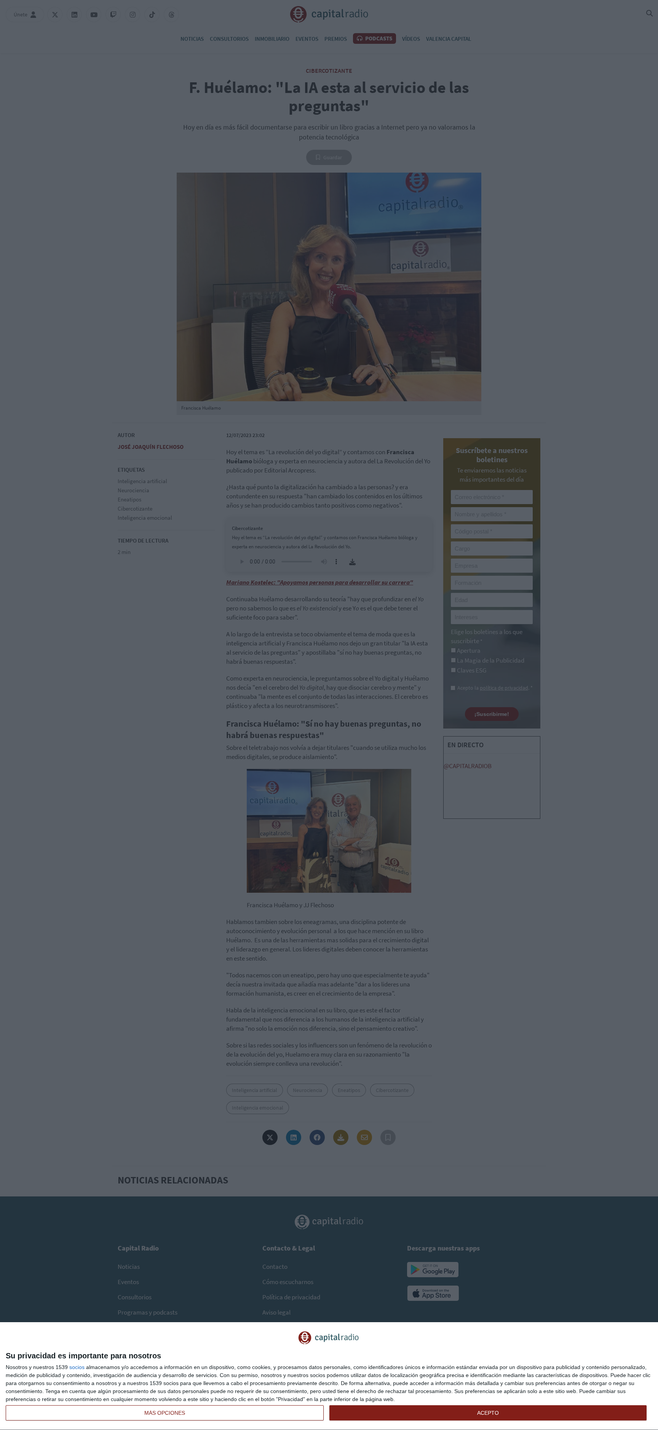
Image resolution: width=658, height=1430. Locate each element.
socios (77, 1367)
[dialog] (329, 1376)
